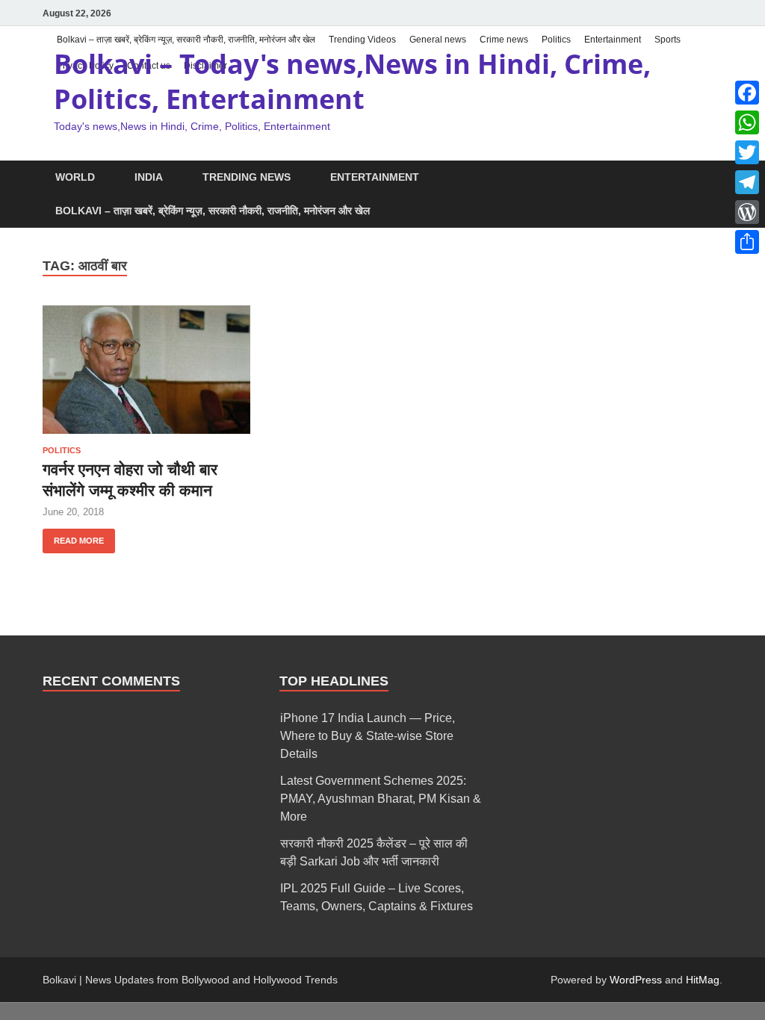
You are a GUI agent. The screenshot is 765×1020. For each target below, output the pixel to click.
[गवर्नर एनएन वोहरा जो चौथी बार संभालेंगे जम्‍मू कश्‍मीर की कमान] (146, 369)
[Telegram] (747, 182)
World (75, 177)
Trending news (246, 177)
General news (437, 39)
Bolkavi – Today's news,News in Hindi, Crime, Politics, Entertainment (352, 81)
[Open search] (715, 178)
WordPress (636, 980)
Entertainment (612, 39)
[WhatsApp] (747, 122)
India (148, 177)
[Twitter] (747, 152)
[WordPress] (747, 212)
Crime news (504, 39)
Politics (556, 39)
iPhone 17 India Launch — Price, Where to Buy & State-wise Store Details (367, 736)
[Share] (747, 242)
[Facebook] (747, 93)
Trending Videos (362, 39)
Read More (73, 537)
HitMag (702, 980)
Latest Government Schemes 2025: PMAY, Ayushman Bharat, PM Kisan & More (380, 798)
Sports (667, 39)
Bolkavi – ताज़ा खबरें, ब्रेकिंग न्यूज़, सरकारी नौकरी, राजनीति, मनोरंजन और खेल (186, 39)
